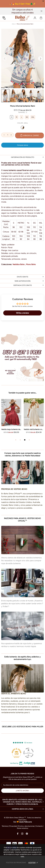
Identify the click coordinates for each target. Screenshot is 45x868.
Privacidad (13, 826)
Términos (5, 826)
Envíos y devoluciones (26, 826)
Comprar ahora (22, 145)
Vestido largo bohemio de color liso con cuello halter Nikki (11, 429)
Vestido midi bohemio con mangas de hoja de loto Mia (34, 429)
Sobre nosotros (22, 828)
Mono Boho (31, 264)
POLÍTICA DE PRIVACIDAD (16, 863)
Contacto (39, 826)
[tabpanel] (11, 418)
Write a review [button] (22, 313)
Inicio (13, 24)
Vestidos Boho (18, 264)
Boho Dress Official (22, 18)
